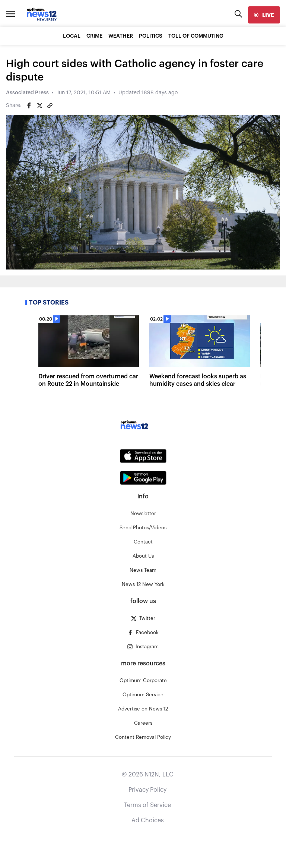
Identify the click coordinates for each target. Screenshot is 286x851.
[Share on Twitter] (39, 105)
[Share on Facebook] (29, 105)
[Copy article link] (50, 105)
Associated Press (27, 92)
